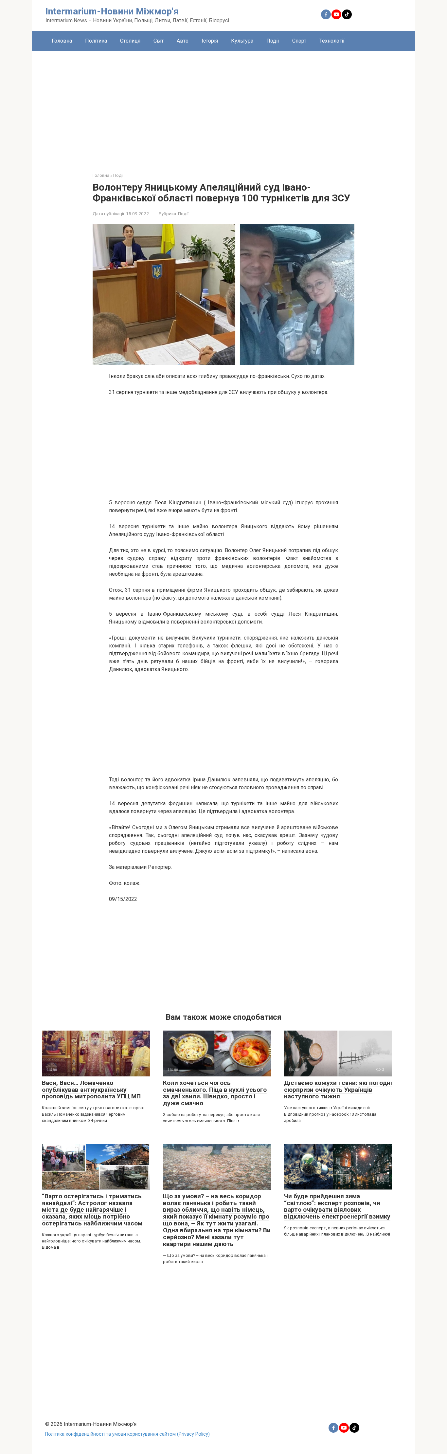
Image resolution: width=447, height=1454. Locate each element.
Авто (182, 41)
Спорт (299, 41)
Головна (62, 41)
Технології (332, 41)
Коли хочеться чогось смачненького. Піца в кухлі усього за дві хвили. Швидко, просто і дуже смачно (215, 1093)
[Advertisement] (223, 107)
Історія (210, 41)
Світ (158, 41)
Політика (96, 41)
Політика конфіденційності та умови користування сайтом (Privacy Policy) (127, 1434)
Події (272, 41)
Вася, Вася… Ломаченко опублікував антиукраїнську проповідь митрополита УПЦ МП (91, 1089)
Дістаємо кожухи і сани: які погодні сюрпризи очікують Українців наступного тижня (338, 1089)
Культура (242, 41)
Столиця (130, 41)
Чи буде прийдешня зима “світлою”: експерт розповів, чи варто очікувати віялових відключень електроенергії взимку (337, 1206)
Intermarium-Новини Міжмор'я (112, 11)
